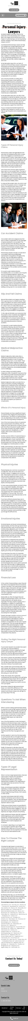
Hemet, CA (23, 905)
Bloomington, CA (6, 922)
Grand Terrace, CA (6, 917)
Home (2, 989)
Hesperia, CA (15, 945)
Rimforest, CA (5, 934)
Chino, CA (21, 912)
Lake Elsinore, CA (6, 905)
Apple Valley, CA (5, 947)
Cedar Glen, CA (22, 939)
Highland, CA (20, 928)
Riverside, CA (22, 908)
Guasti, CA (15, 922)
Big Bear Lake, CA (15, 934)
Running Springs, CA (6, 933)
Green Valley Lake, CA (7, 936)
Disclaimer (4, 1008)
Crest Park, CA (15, 938)
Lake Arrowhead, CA (7, 942)
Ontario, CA (4, 919)
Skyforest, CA (17, 933)
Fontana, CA (4, 920)
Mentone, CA (4, 925)
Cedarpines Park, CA (8, 941)
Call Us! (15, 1018)
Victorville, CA (15, 947)
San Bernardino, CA (6, 923)
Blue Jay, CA (13, 939)
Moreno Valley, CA (6, 909)
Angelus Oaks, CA (6, 931)
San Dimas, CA (5, 928)
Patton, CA (14, 930)
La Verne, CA (15, 931)
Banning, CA (14, 912)
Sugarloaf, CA (19, 936)
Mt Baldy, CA (4, 944)
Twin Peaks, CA (5, 938)
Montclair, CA (17, 923)
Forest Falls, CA (20, 927)
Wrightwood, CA (5, 945)
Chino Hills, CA (5, 914)
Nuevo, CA (14, 908)
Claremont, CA (5, 930)
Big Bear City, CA (18, 942)
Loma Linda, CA (13, 920)
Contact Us (4, 991)
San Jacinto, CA (5, 908)
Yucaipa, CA (16, 917)
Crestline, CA (5, 939)
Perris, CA (22, 906)
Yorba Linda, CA (17, 909)
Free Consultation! (20, 15)
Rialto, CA (13, 928)
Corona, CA (5, 906)
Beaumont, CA (5, 912)
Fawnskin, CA (13, 944)
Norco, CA (20, 911)
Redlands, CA (6, 916)
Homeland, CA (14, 906)
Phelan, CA (21, 944)
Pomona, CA (21, 919)
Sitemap (18, 1008)
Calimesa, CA (14, 914)
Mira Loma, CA (23, 914)
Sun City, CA (15, 905)
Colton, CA (14, 916)
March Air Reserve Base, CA (9, 911)
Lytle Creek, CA (19, 941)
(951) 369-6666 (14, 10)
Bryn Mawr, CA (13, 919)
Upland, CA (13, 925)
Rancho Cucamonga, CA (8, 927)
